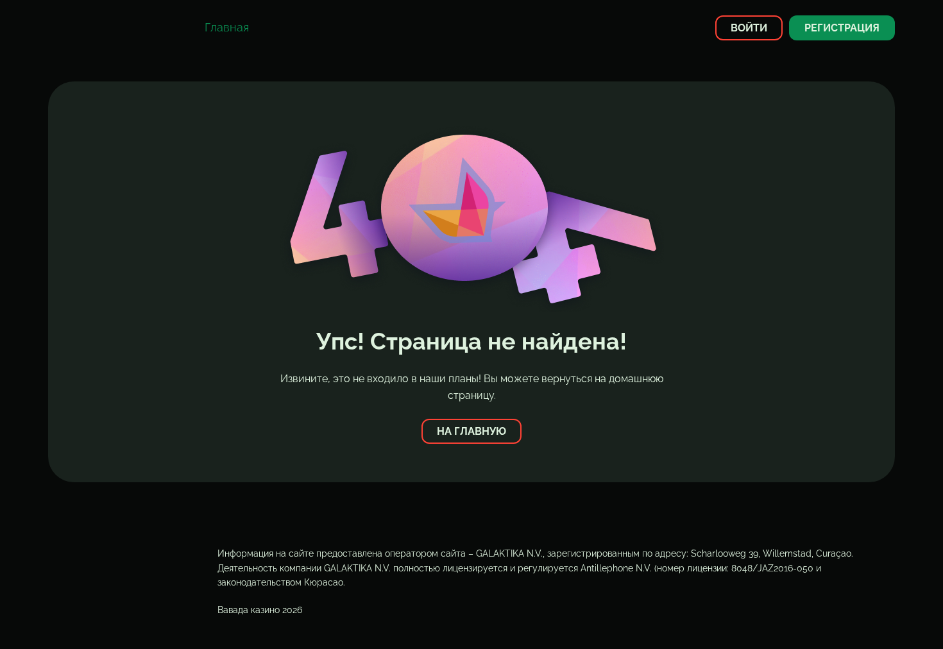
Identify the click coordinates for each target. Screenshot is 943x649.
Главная (227, 27)
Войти (749, 28)
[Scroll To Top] (902, 616)
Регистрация (841, 28)
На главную (471, 431)
